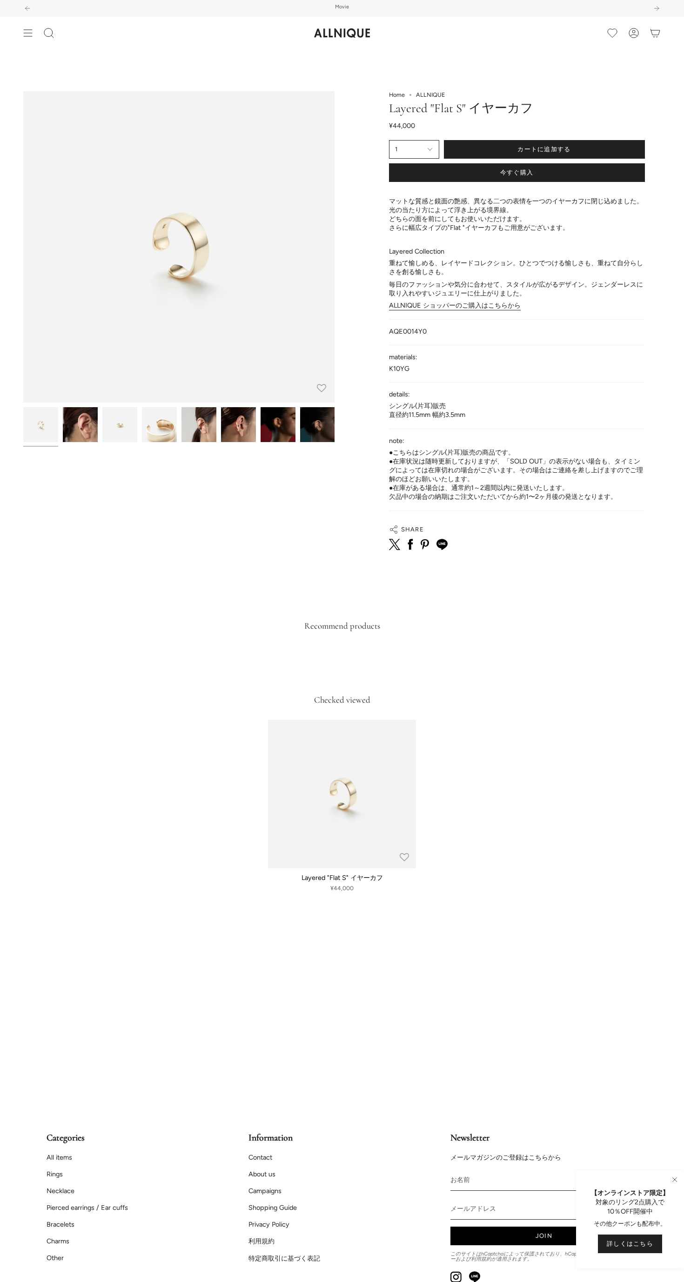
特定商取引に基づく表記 (284, 1258)
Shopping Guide (272, 1207)
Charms (58, 1241)
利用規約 (261, 1241)
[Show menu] (28, 33)
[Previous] (27, 8)
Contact (260, 1157)
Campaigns (265, 1191)
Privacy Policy (268, 1224)
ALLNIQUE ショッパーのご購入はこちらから (455, 305)
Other (55, 1258)
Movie (342, 7)
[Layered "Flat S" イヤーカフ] (342, 794)
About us (261, 1174)
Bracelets (60, 1224)
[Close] (674, 1179)
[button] (49, 33)
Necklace (60, 1191)
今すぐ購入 (517, 172)
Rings (55, 1174)
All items (59, 1157)
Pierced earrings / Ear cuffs (87, 1207)
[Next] (656, 8)
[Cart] (655, 33)
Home (397, 94)
